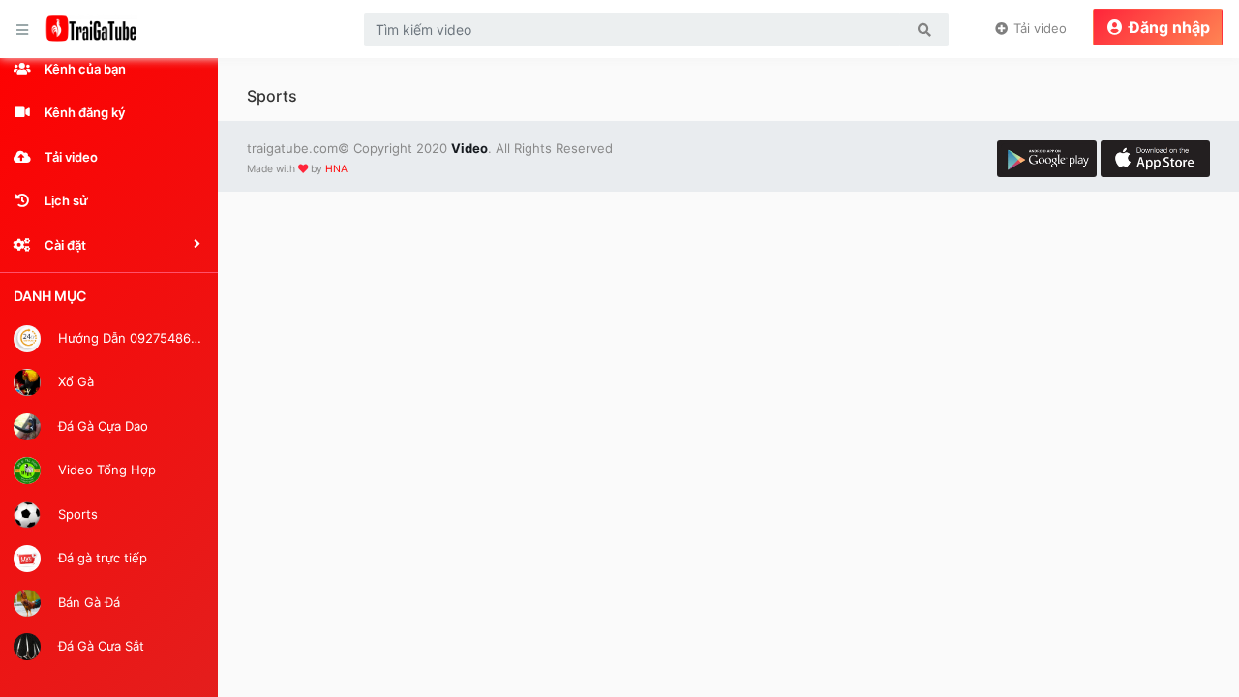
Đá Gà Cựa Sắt (99, 645)
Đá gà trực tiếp (100, 557)
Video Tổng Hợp (105, 469)
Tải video (1038, 28)
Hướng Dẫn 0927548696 (129, 337)
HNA (336, 169)
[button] (109, 245)
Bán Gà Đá (87, 601)
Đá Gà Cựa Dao (101, 425)
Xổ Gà (74, 381)
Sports (76, 513)
